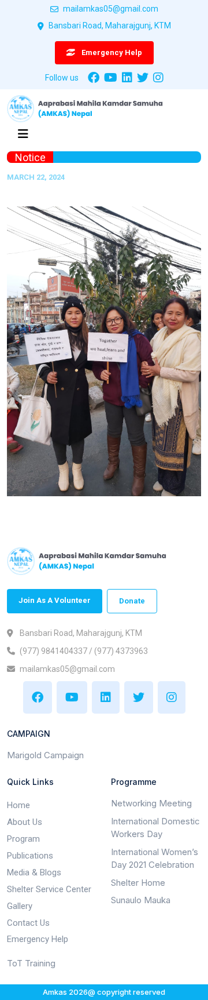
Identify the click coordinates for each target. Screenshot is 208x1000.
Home (18, 805)
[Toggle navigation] (23, 136)
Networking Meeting (151, 803)
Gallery (19, 906)
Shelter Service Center (49, 889)
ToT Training (31, 963)
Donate (132, 601)
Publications (30, 855)
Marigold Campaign (45, 755)
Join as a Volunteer (54, 600)
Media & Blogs (34, 872)
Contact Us (28, 923)
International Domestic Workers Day (155, 828)
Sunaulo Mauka (140, 900)
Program (23, 839)
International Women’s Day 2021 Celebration (154, 858)
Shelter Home (138, 882)
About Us (24, 822)
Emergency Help (37, 939)
